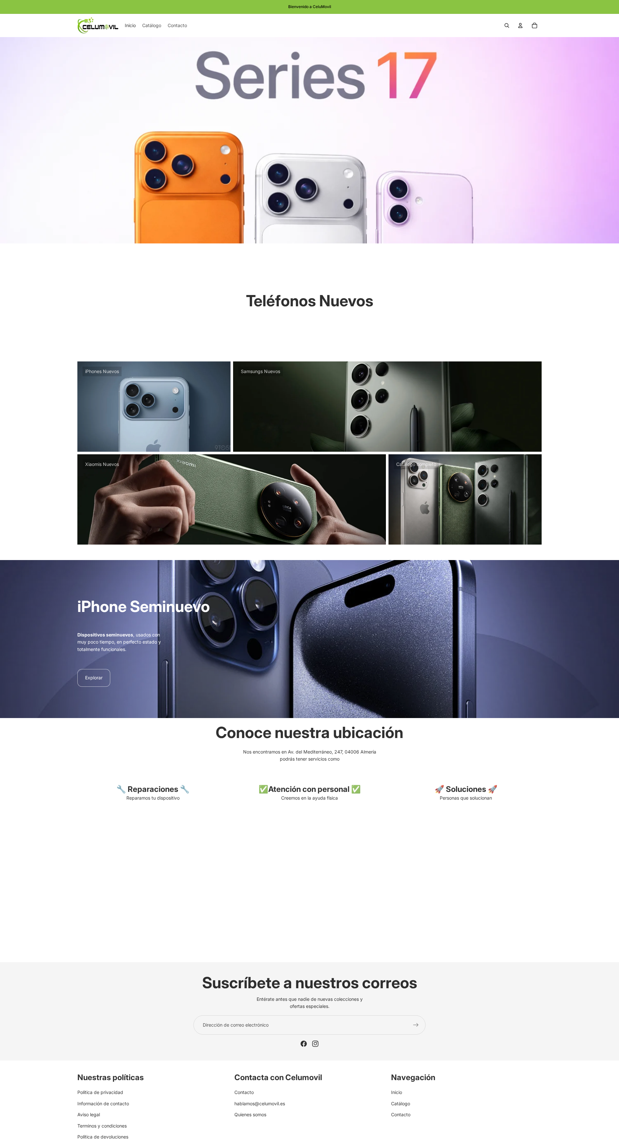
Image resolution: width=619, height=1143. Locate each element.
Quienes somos (250, 1114)
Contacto (244, 1092)
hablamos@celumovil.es (259, 1103)
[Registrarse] (416, 1025)
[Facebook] (304, 1044)
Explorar (94, 677)
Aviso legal (88, 1114)
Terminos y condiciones (102, 1125)
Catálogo (400, 1103)
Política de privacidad (100, 1092)
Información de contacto (103, 1103)
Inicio (396, 1092)
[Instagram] (315, 1044)
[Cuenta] (520, 25)
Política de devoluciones (102, 1136)
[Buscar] (507, 25)
